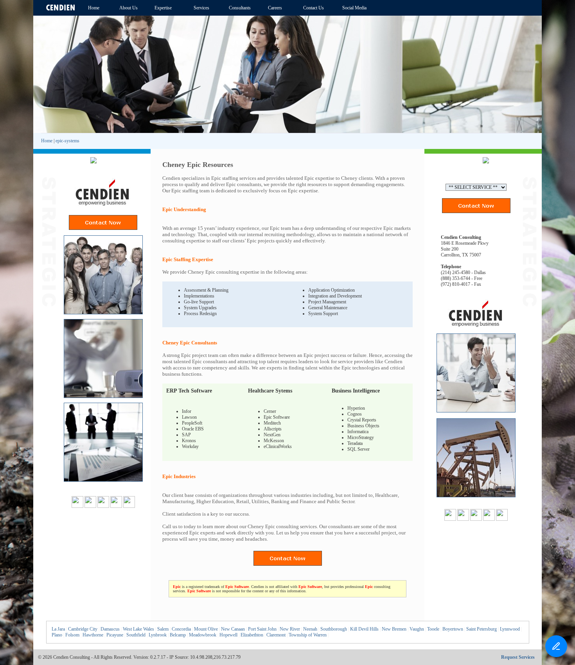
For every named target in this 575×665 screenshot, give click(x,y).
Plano (57, 635)
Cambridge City (82, 629)
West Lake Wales (138, 629)
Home (46, 140)
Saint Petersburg (481, 629)
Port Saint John (262, 629)
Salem (163, 629)
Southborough (333, 629)
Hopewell (228, 635)
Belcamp (178, 635)
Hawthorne (93, 635)
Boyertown (452, 629)
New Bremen (394, 629)
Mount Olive (206, 629)
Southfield (136, 635)
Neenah (310, 629)
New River (290, 629)
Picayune (114, 635)
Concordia (181, 629)
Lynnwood (510, 629)
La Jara (58, 629)
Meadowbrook (202, 635)
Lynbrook (158, 635)
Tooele (433, 629)
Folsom (72, 635)
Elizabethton (252, 635)
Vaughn (417, 629)
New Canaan (233, 629)
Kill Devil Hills (364, 629)
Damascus (110, 629)
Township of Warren (308, 635)
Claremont (276, 635)
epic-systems (67, 140)
